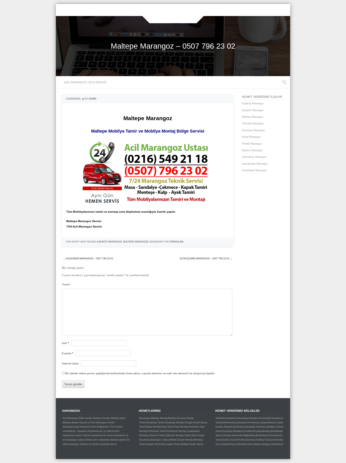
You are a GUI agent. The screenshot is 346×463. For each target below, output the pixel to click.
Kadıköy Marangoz (253, 103)
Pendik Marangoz (252, 143)
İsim (65, 343)
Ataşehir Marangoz (253, 110)
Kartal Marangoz (251, 136)
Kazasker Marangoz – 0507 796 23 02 (88, 258)
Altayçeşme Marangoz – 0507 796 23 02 (206, 258)
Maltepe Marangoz (136, 241)
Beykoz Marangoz (252, 150)
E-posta (67, 353)
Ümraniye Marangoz (253, 130)
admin (92, 98)
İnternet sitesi (70, 363)
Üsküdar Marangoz (253, 123)
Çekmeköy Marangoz (254, 156)
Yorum (66, 284)
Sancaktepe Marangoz (255, 163)
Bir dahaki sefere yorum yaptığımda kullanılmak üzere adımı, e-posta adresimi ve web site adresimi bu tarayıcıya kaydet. (140, 373)
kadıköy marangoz (109, 241)
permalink (177, 241)
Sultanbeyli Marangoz (254, 170)
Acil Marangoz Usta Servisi (85, 82)
